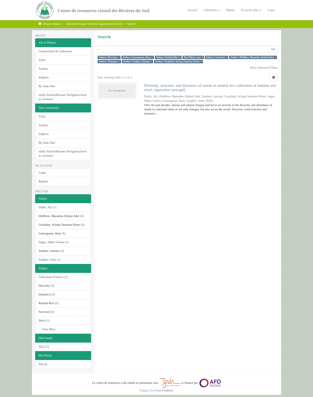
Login (42, 172)
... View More (47, 329)
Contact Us (146, 390)
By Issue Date (47, 86)
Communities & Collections (55, 51)
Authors (43, 68)
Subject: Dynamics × (109, 61)
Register (43, 181)
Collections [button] (210, 10)
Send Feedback (164, 390)
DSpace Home (51, 24)
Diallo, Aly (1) (47, 207)
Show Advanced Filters (264, 67)
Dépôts (230, 10)
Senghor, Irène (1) (50, 259)
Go (273, 49)
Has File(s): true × (193, 57)
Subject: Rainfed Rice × (168, 57)
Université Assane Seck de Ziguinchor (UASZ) (94, 24)
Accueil (192, 10)
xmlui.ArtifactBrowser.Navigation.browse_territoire (63, 97)
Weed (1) (44, 320)
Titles (42, 60)
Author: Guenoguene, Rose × (137, 57)
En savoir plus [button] (250, 10)
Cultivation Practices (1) (53, 277)
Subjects (44, 77)
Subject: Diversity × (109, 57)
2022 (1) (44, 346)
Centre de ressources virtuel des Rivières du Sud (103, 10)
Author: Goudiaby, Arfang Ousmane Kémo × (178, 61)
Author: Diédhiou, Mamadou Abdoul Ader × (253, 57)
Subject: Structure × (216, 57)
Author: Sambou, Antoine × (137, 61)
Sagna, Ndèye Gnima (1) (54, 242)
